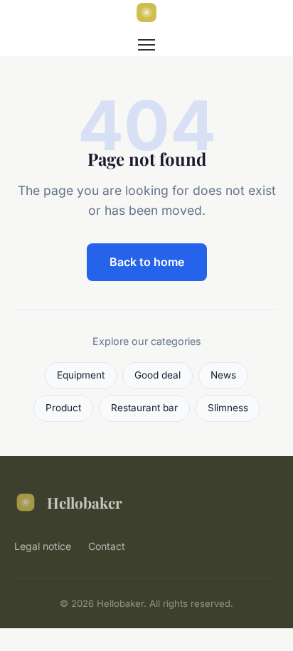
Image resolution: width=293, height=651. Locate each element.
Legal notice (42, 546)
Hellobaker (84, 502)
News (223, 375)
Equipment (81, 375)
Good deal (157, 375)
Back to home (147, 262)
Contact (106, 546)
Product (63, 407)
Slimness (228, 407)
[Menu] (146, 44)
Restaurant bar (144, 407)
